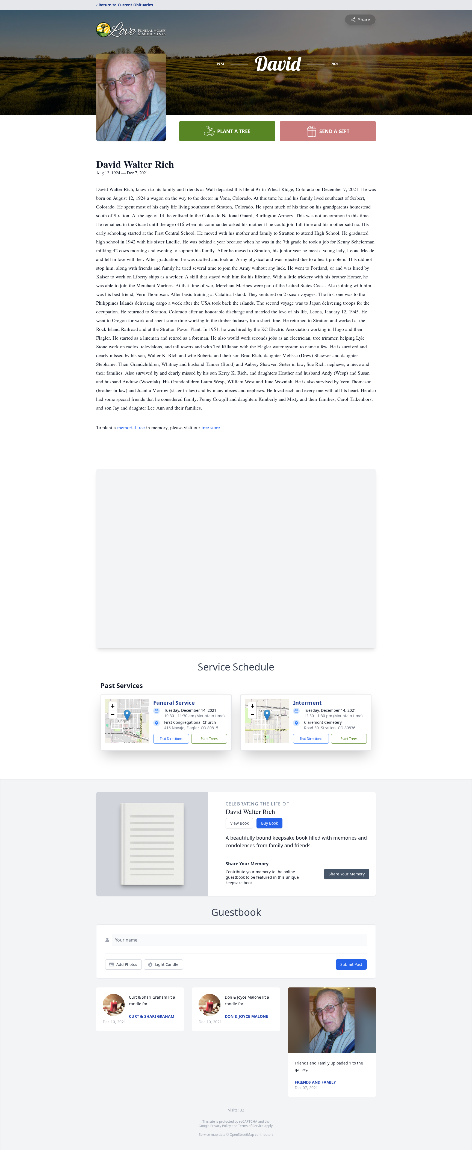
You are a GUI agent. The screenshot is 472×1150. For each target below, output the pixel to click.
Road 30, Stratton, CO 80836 (329, 727)
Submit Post (351, 964)
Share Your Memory (347, 874)
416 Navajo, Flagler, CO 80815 (191, 727)
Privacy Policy (220, 1125)
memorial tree (131, 427)
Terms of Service (251, 1125)
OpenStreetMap (242, 1134)
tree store (211, 427)
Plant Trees (209, 738)
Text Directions (171, 738)
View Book (239, 823)
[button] (127, 715)
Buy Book (269, 823)
